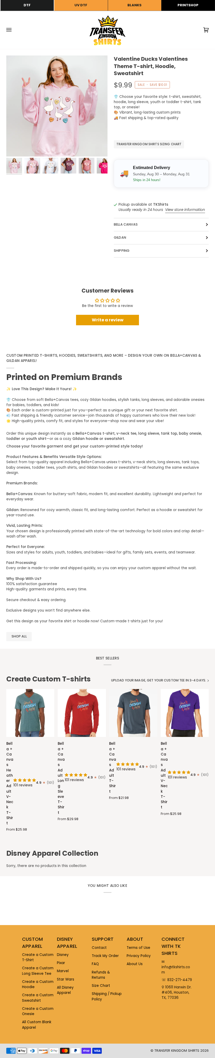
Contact (99, 947)
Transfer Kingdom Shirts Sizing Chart (148, 144)
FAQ (95, 963)
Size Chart (101, 985)
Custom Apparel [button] (32, 942)
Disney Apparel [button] (67, 942)
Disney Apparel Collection (52, 853)
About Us (135, 963)
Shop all (19, 636)
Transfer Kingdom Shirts (177, 1050)
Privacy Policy (139, 955)
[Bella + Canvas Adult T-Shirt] (133, 713)
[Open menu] (14, 30)
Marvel (63, 971)
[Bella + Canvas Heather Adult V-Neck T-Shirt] (30, 713)
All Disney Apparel (65, 990)
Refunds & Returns (101, 975)
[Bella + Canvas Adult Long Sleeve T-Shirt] (82, 713)
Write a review (107, 320)
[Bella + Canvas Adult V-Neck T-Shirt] (185, 713)
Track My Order (105, 955)
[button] (24, 780)
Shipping (122, 250)
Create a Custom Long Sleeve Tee (37, 971)
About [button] (135, 939)
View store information (185, 209)
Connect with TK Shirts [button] (173, 946)
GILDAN (120, 237)
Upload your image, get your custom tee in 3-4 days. (158, 680)
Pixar (61, 962)
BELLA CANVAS (126, 224)
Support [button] (103, 939)
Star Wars (65, 979)
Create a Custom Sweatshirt (37, 998)
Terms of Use (138, 947)
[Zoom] (57, 105)
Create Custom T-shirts (48, 679)
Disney (63, 954)
